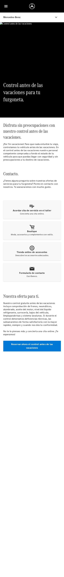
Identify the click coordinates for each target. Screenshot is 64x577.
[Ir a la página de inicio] (32, 6)
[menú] (6, 6)
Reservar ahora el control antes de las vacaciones (32, 346)
